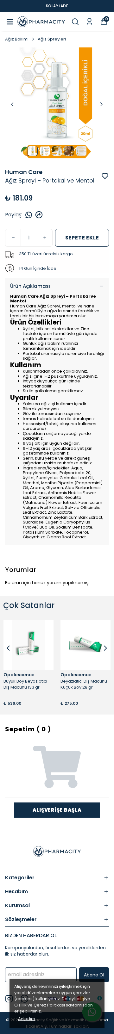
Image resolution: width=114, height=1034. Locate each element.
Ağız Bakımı (16, 39)
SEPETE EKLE (82, 237)
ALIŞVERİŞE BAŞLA (57, 810)
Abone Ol (94, 975)
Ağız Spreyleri (52, 39)
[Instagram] (9, 999)
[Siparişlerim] (89, 22)
